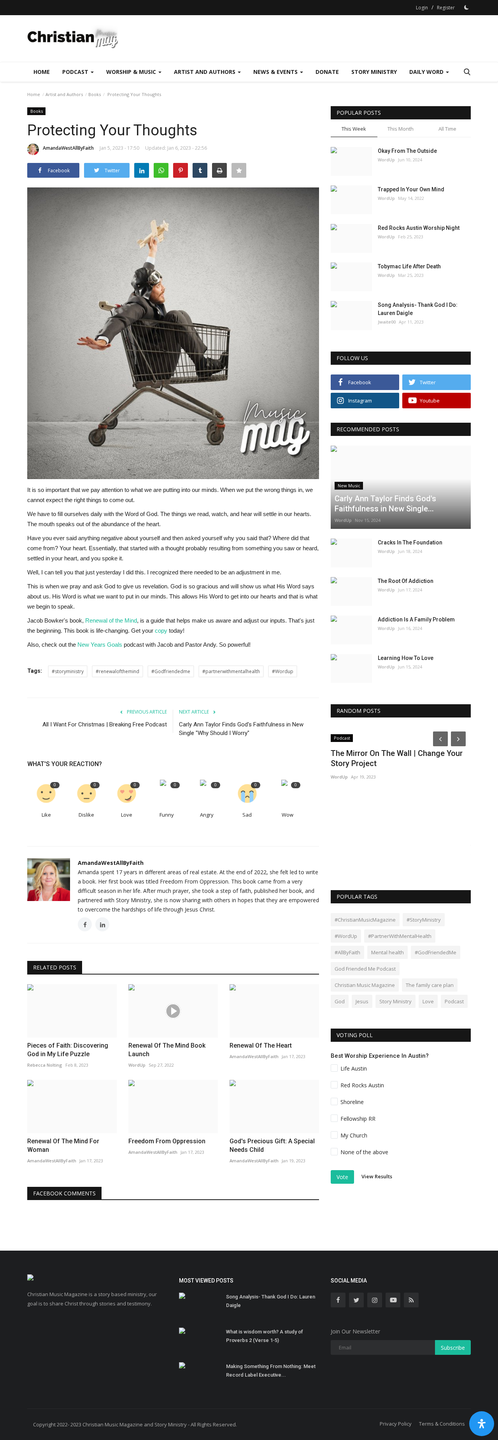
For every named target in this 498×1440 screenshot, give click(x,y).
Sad (247, 814)
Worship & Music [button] (132, 71)
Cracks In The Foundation (410, 542)
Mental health (387, 952)
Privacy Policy (396, 1423)
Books (94, 94)
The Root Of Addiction (405, 581)
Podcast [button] (76, 71)
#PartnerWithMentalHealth (399, 936)
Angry (207, 814)
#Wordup (282, 671)
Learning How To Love (405, 658)
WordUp (386, 160)
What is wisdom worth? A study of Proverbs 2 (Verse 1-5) (264, 1336)
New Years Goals (99, 644)
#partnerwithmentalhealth (231, 671)
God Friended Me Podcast (365, 968)
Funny (167, 814)
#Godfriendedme (170, 671)
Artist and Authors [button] (205, 71)
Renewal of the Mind (111, 620)
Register (446, 7)
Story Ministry (374, 71)
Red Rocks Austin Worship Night (418, 228)
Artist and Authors (64, 94)
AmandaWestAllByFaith (68, 148)
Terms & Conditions (442, 1423)
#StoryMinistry (424, 919)
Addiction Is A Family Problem (416, 619)
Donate (327, 71)
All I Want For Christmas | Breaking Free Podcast (104, 724)
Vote (342, 1177)
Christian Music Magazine (365, 985)
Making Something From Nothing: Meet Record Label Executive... (271, 1370)
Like (46, 814)
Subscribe (453, 1347)
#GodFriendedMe (435, 952)
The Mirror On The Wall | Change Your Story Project (397, 758)
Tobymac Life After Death (409, 266)
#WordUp (346, 936)
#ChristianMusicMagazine (365, 919)
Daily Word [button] (427, 71)
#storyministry (68, 671)
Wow (287, 814)
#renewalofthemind (117, 671)
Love (126, 814)
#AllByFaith (347, 952)
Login (422, 7)
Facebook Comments (64, 1193)
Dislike (86, 814)
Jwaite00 (387, 322)
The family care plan (430, 985)
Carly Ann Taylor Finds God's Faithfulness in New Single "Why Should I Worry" (241, 729)
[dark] (466, 7)
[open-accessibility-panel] (481, 1423)
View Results (376, 1176)
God (340, 1001)
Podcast (454, 1001)
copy (161, 630)
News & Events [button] (276, 71)
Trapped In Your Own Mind (411, 189)
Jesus (362, 1001)
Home (41, 71)
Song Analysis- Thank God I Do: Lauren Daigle (418, 309)
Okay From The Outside (407, 151)
